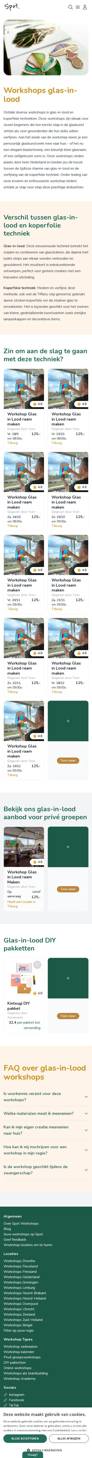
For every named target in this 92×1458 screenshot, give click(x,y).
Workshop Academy (20, 1378)
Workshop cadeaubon (21, 1346)
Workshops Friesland (20, 1271)
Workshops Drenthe (19, 1261)
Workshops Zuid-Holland (23, 1319)
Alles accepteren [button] (25, 1438)
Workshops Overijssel (21, 1303)
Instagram (16, 1394)
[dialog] (46, 1432)
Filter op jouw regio (19, 1330)
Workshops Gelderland (22, 1277)
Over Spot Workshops (21, 1223)
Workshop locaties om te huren (28, 1244)
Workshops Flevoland (21, 1266)
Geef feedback (15, 1239)
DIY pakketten (15, 1362)
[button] (46, 1450)
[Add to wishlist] (37, 375)
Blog (7, 1228)
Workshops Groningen (21, 1282)
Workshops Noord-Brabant (25, 1293)
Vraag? (33, 1455)
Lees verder (79, 1430)
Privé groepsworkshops (22, 1357)
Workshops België (18, 1325)
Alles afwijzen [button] (69, 1438)
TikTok (14, 1405)
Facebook (16, 1400)
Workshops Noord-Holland (25, 1298)
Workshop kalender (19, 1351)
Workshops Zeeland (19, 1314)
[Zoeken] (70, 7)
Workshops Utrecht (19, 1309)
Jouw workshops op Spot (23, 1234)
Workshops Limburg (19, 1287)
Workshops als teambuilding (26, 1373)
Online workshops (17, 1368)
